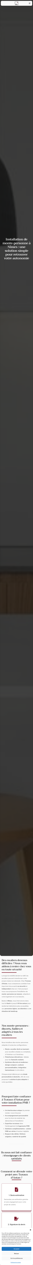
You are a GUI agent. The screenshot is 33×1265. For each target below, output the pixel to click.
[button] (30, 1230)
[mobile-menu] (28, 3)
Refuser (16, 1253)
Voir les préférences (16, 1258)
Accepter (16, 1249)
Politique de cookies (16, 1262)
